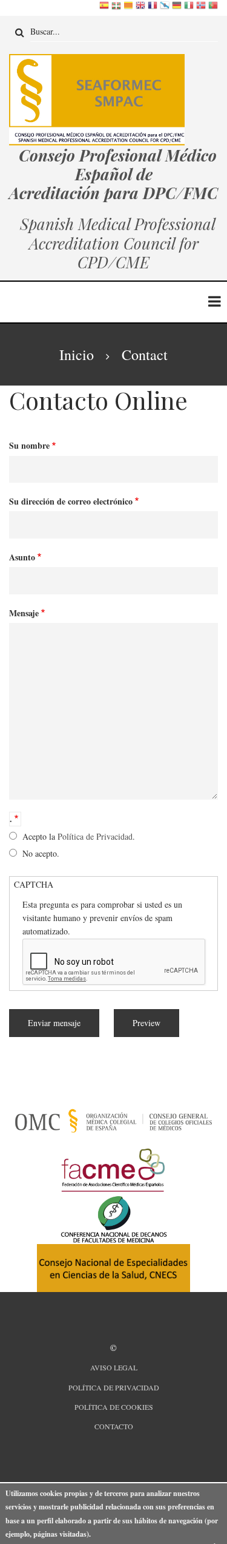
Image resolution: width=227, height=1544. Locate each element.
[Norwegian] (201, 8)
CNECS (110, 1243)
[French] (152, 8)
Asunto (22, 557)
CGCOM (110, 1097)
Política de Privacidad (95, 836)
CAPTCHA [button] (33, 884)
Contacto (113, 1426)
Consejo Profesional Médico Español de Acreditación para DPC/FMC (113, 174)
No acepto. (40, 853)
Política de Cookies (113, 1407)
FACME (110, 1145)
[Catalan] (128, 8)
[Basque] (116, 8)
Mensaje (24, 613)
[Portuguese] (213, 8)
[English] (140, 8)
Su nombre (29, 445)
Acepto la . (78, 836)
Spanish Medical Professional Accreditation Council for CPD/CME (115, 242)
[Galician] (164, 8)
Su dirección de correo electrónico (71, 501)
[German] (177, 8)
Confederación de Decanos (110, 1194)
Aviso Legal (113, 1367)
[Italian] (189, 8)
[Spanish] (104, 8)
